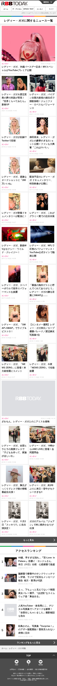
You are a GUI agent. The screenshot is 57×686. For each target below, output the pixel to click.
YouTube (40, 664)
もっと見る (28, 539)
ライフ (51, 9)
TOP (28, 655)
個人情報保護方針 (41, 669)
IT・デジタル (17, 9)
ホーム (5, 9)
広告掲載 (21, 669)
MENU (46, 2)
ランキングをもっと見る (28, 642)
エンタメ (40, 9)
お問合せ (13, 669)
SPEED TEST (28, 9)
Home (16, 664)
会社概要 (30, 669)
